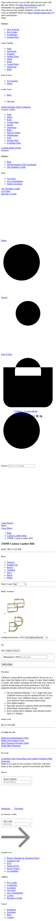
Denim (10, 125)
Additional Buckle (13, 637)
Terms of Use (13, 866)
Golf (9, 138)
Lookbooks (12, 34)
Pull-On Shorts (13, 132)
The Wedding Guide (16, 167)
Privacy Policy (13, 868)
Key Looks (12, 32)
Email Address (10, 779)
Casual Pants (13, 64)
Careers (10, 895)
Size (3, 650)
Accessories (12, 81)
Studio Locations (14, 184)
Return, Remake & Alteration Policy (23, 858)
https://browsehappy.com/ (30, 5)
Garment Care (13, 860)
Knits (9, 61)
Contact (10, 917)
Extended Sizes (14, 143)
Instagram (11, 909)
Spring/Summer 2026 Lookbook (16, 107)
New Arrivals (13, 29)
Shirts (9, 59)
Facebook (11, 912)
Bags (9, 95)
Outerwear (12, 67)
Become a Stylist (8, 194)
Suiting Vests (13, 56)
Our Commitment (15, 181)
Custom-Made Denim (11, 148)
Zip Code (7, 821)
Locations (11, 887)
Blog (9, 162)
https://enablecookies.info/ (39, 13)
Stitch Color (6, 584)
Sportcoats (11, 51)
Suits (9, 48)
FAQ (9, 863)
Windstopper (12, 135)
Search (4, 466)
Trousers (11, 54)
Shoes (9, 83)
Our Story (11, 178)
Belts (9, 69)
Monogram (11, 657)
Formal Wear (13, 37)
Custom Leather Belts (17, 535)
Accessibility (13, 871)
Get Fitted (5, 191)
